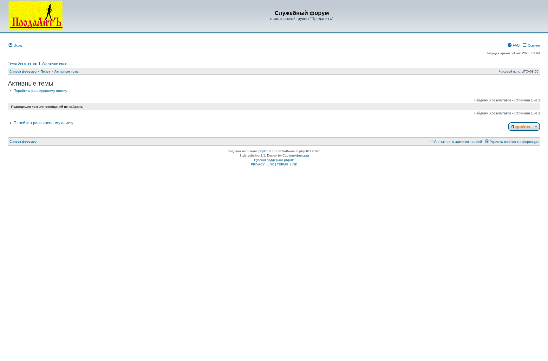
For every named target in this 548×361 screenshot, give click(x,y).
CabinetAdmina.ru (296, 155)
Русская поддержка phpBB (274, 160)
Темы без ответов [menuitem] (22, 63)
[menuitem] (15, 45)
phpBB (263, 151)
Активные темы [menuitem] (54, 63)
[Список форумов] (35, 15)
